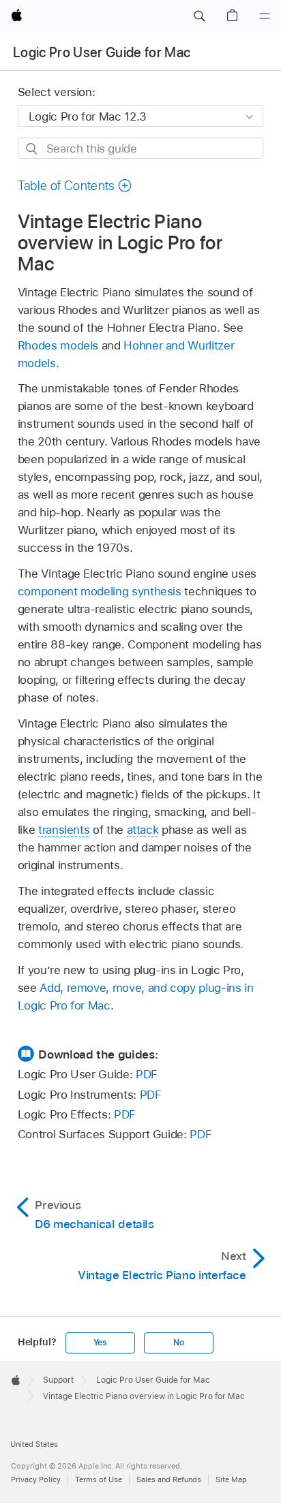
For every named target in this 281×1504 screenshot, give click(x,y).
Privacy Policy (36, 1479)
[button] (199, 16)
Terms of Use (98, 1479)
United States (34, 1444)
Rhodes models (58, 345)
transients (63, 829)
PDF (147, 1074)
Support (58, 1380)
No (178, 1342)
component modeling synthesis (99, 591)
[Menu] (264, 16)
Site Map (231, 1479)
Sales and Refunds (168, 1479)
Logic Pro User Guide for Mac (102, 52)
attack (143, 829)
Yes (100, 1342)
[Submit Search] (32, 149)
